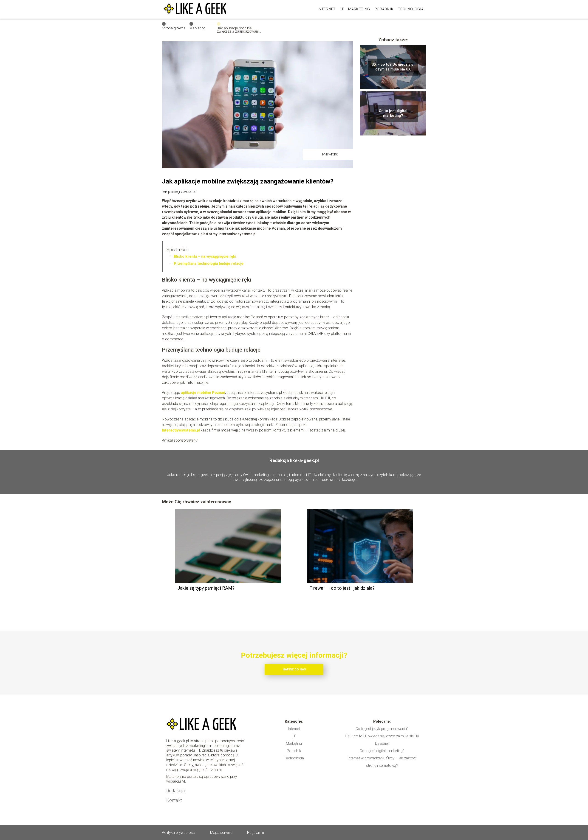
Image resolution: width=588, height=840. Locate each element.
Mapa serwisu (221, 832)
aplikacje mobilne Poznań (203, 392)
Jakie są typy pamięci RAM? (206, 588)
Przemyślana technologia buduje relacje (208, 263)
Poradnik (384, 9)
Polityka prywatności (178, 832)
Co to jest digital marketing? (393, 113)
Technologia (411, 9)
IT (342, 9)
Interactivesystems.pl (181, 430)
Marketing (359, 9)
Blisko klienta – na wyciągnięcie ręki (205, 256)
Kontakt (174, 800)
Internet (326, 9)
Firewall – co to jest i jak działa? (342, 588)
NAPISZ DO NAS (294, 669)
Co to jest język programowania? (382, 729)
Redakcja (175, 790)
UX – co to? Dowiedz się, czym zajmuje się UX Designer (393, 67)
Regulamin (255, 832)
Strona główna (174, 28)
